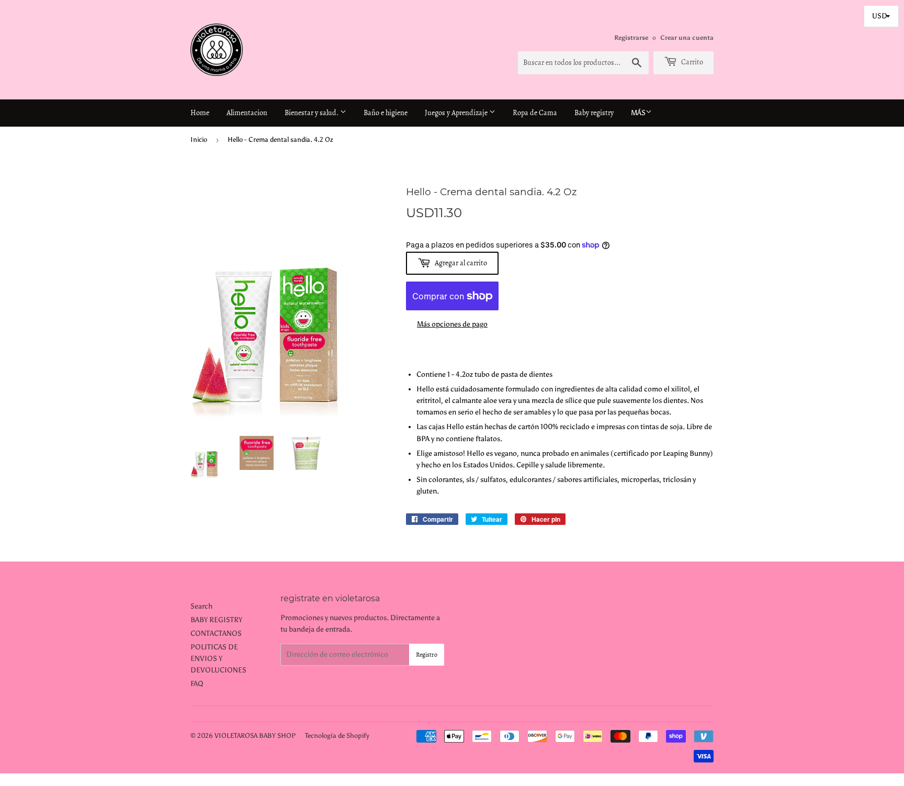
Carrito (691, 62)
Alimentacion (247, 113)
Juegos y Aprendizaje (457, 113)
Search (201, 606)
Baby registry (594, 113)
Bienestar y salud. (312, 113)
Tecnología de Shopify (337, 735)
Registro (426, 654)
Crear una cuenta (687, 37)
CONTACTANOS (216, 633)
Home (199, 113)
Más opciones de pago (452, 324)
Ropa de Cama (535, 113)
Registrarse (631, 37)
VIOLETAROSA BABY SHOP (255, 735)
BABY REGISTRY (216, 619)
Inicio (198, 139)
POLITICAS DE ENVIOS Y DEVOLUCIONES (218, 659)
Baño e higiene (386, 113)
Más (638, 112)
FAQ (197, 683)
